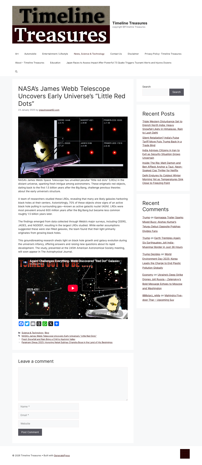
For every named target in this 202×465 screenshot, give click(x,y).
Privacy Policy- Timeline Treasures (163, 53)
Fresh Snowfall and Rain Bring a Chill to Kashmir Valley (48, 339)
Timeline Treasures (129, 23)
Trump (146, 217)
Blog (47, 332)
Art (16, 53)
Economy (147, 274)
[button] (16, 71)
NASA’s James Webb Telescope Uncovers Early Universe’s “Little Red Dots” (59, 336)
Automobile (30, 53)
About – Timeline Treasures (29, 62)
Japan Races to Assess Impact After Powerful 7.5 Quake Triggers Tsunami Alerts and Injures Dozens (118, 62)
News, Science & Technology (89, 53)
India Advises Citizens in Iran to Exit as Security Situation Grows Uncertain (161, 154)
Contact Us (116, 53)
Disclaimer (133, 53)
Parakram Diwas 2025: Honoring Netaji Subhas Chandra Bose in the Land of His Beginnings (67, 342)
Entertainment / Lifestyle (55, 53)
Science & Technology (32, 332)
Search (146, 86)
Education (55, 62)
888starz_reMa (151, 295)
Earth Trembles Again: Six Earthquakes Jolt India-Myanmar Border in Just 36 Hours (162, 243)
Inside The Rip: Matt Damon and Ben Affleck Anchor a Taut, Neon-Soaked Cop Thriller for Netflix (162, 166)
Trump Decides (151, 254)
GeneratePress (62, 455)
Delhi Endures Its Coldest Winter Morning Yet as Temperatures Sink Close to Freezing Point (162, 179)
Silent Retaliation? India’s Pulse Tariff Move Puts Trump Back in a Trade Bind (162, 141)
